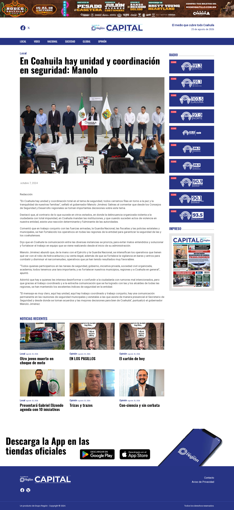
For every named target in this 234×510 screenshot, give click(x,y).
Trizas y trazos (81, 405)
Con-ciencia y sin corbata (139, 405)
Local (23, 41)
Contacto (209, 477)
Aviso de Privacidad (203, 481)
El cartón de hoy (132, 358)
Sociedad (70, 41)
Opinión (102, 41)
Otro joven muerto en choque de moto (36, 360)
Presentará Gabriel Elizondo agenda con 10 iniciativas (41, 407)
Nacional (52, 41)
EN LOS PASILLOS (83, 358)
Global (87, 41)
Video (37, 41)
